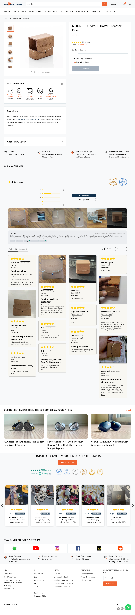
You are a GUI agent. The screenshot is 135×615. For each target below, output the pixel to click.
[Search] (104, 4)
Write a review (84, 195)
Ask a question (83, 199)
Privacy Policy (86, 580)
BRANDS (95, 11)
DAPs (36, 583)
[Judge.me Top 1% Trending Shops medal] (100, 472)
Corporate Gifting (40, 596)
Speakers (37, 586)
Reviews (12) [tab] (13, 249)
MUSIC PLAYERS (35, 11)
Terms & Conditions (88, 577)
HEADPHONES (49, 11)
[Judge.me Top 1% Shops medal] (92, 472)
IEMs (35, 577)
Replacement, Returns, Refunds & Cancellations (13, 581)
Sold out (86, 68)
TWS (35, 590)
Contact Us (8, 574)
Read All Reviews (67, 462)
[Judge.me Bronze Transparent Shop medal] (83, 472)
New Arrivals (38, 574)
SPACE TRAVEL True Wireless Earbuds (27, 119)
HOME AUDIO (81, 11)
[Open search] (102, 249)
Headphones (38, 593)
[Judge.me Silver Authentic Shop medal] (75, 472)
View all (128, 410)
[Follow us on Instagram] (122, 608)
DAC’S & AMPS (18, 11)
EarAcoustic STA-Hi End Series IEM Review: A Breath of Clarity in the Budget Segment (65, 445)
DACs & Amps (39, 580)
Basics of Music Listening (63, 583)
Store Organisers (87, 574)
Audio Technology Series (63, 580)
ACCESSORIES (66, 11)
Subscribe (110, 584)
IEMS (6, 11)
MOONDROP (76, 35)
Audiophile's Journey (62, 586)
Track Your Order (10, 577)
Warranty (7, 585)
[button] (77, 42)
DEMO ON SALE (109, 11)
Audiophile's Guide (61, 577)
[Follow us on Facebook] (118, 608)
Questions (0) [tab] (23, 249)
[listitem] (18, 218)
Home (6, 18)
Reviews (57, 574)
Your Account (9, 589)
